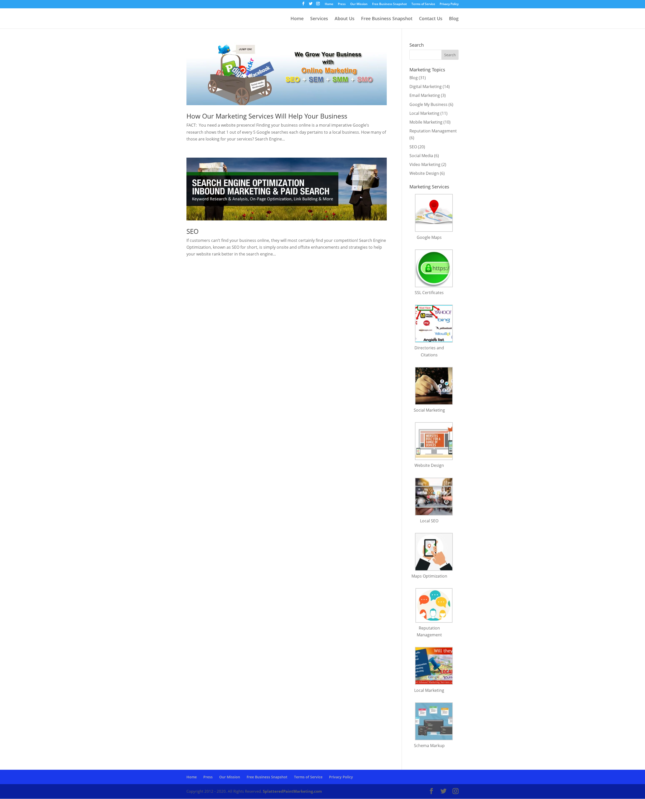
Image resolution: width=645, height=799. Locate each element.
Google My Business (428, 104)
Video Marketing (424, 164)
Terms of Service (423, 4)
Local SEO (429, 521)
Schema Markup (429, 745)
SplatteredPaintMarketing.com (292, 791)
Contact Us (430, 19)
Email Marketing (424, 95)
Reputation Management (433, 131)
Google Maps (429, 237)
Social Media (421, 155)
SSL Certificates (429, 292)
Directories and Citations (429, 351)
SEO (192, 231)
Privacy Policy (449, 4)
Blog (454, 19)
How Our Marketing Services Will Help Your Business (266, 116)
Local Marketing (424, 113)
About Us (344, 19)
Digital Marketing (425, 86)
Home (329, 4)
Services (319, 19)
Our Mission (359, 4)
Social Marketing (429, 410)
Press (342, 4)
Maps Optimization (429, 576)
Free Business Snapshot (389, 4)
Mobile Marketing (425, 122)
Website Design (424, 173)
